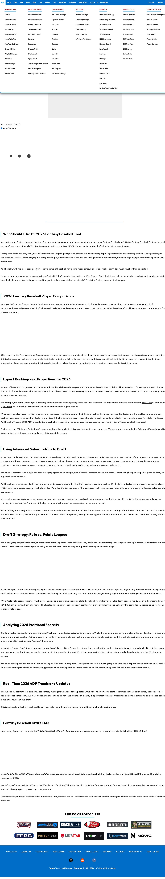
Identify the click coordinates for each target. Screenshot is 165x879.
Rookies (54, 29)
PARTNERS (83, 3)
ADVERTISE (26, 852)
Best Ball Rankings (82, 15)
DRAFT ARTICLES (58, 10)
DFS (54, 3)
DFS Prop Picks (128, 44)
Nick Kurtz (147, 402)
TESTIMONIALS (41, 852)
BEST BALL (79, 10)
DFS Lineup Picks (128, 24)
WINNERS (72, 3)
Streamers (103, 64)
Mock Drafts (56, 64)
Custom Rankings (10, 24)
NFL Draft (55, 24)
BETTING (62, 3)
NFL (2, 3)
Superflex (55, 59)
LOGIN (151, 3)
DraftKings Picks (128, 29)
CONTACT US (11, 852)
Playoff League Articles (107, 19)
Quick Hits (103, 78)
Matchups (103, 59)
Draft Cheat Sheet (34, 34)
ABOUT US (107, 852)
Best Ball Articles (81, 34)
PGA (28, 3)
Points (13, 128)
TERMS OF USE (153, 852)
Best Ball (55, 34)
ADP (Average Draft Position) (38, 64)
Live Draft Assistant (34, 24)
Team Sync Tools (10, 19)
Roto (5, 128)
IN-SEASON (103, 10)
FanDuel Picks (127, 34)
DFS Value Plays (128, 39)
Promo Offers (127, 59)
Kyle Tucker (6, 406)
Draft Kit (7, 15)
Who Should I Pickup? (106, 29)
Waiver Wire (104, 69)
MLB (9, 3)
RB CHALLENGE (91, 852)
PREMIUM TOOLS (10, 10)
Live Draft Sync (10, 29)
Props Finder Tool (10, 39)
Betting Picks (127, 54)
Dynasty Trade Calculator (36, 73)
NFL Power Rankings (58, 73)
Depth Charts (32, 54)
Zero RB (54, 54)
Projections (8, 59)
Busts (54, 49)
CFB (40, 3)
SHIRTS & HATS (75, 852)
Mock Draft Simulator (35, 19)
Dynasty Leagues (58, 19)
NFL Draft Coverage (59, 15)
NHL (21, 3)
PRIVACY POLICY (135, 852)
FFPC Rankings (80, 29)
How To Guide (9, 73)
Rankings (31, 39)
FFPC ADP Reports (34, 69)
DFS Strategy (127, 49)
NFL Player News (105, 39)
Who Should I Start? (106, 24)
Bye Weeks (103, 83)
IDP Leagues (56, 69)
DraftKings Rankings (82, 24)
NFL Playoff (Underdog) (83, 39)
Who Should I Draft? (34, 29)
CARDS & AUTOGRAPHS (99, 3)
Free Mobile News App (107, 15)
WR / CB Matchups (11, 54)
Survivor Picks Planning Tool (108, 88)
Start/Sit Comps (10, 64)
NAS (34, 3)
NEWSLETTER (58, 852)
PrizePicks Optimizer (11, 44)
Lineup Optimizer (10, 34)
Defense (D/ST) (105, 73)
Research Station (10, 49)
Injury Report (32, 59)
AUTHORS (120, 852)
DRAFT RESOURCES (35, 10)
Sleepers (55, 44)
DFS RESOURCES (128, 10)
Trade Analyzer (105, 34)
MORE (47, 3)
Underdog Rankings (82, 19)
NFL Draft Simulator (34, 15)
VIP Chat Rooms (10, 69)
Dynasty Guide (33, 49)
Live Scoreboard (105, 44)
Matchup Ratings (128, 19)
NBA (15, 3)
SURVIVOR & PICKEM (154, 10)
